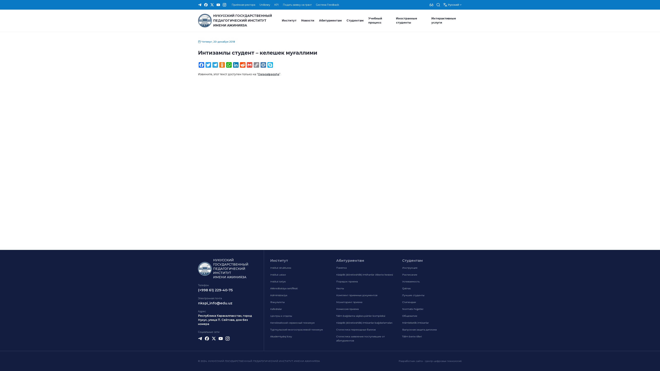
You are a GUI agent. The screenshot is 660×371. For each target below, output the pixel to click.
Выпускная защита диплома (419, 329)
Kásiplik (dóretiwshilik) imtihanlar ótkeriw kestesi (364, 274)
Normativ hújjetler (413, 309)
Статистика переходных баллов (356, 329)
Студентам (355, 20)
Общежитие (409, 315)
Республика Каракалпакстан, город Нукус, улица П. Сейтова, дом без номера (225, 320)
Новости (307, 20)
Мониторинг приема (349, 302)
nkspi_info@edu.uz (215, 303)
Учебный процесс (375, 20)
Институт (289, 20)
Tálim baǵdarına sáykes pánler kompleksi (360, 315)
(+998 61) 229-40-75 (215, 290)
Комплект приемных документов (356, 295)
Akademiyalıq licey (281, 336)
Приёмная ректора (243, 4)
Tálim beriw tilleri (412, 336)
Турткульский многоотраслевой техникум (296, 329)
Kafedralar (276, 309)
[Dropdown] (431, 5)
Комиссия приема (347, 309)
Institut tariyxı (278, 281)
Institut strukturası (280, 267)
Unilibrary (264, 4)
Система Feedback (327, 4)
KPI (276, 4)
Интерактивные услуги (443, 20)
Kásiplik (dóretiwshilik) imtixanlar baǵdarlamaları (364, 322)
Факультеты (277, 302)
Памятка (341, 267)
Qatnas (406, 288)
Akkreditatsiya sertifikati (284, 288)
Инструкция (409, 267)
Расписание (409, 274)
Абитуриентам (330, 20)
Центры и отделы (281, 315)
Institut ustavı (278, 274)
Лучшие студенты (413, 295)
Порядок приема (347, 281)
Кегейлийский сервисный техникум (292, 322)
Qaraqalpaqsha (268, 74)
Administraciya (278, 295)
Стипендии (409, 302)
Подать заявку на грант (297, 4)
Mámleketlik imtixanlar (415, 322)
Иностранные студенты (406, 20)
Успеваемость (411, 281)
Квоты (340, 288)
